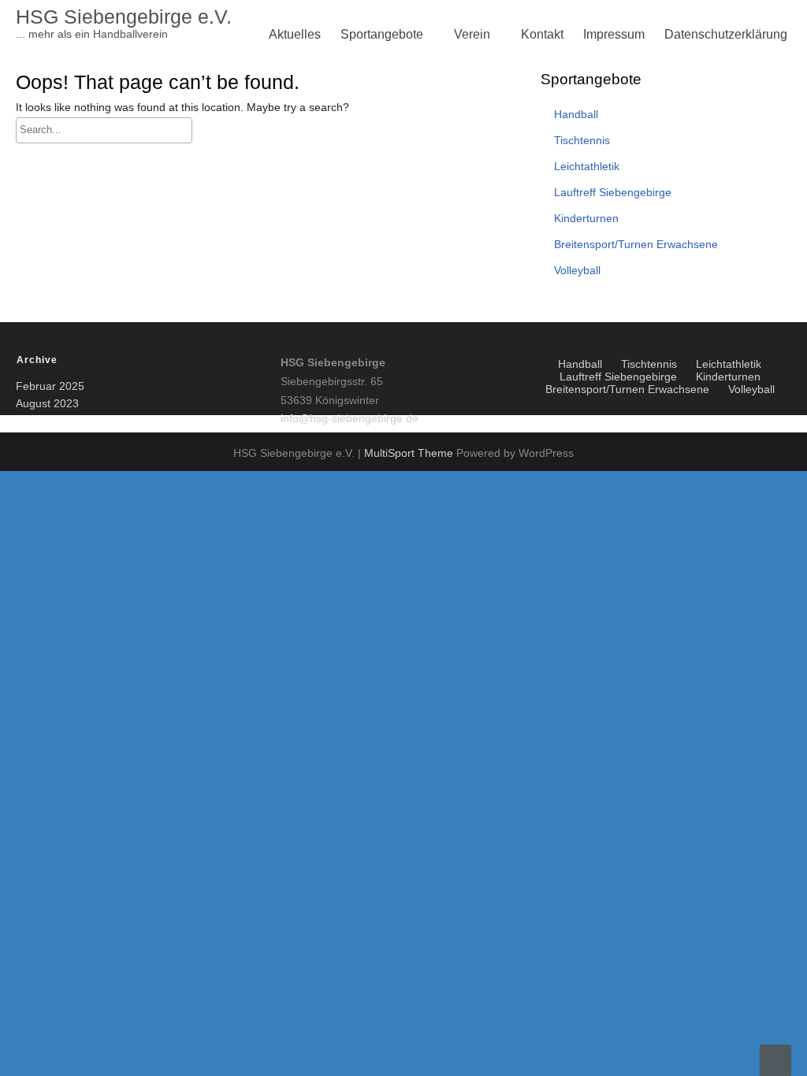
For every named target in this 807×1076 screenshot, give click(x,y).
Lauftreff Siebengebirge (409, 262)
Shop (473, 300)
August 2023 (47, 403)
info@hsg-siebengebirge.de (349, 418)
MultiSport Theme (410, 453)
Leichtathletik (381, 225)
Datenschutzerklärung (725, 34)
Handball (576, 114)
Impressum (614, 34)
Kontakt (542, 34)
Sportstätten (377, 300)
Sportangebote (381, 34)
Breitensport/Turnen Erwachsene (436, 187)
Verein (472, 34)
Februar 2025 (50, 386)
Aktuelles (295, 34)
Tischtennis (376, 187)
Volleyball (372, 149)
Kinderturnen (380, 149)
